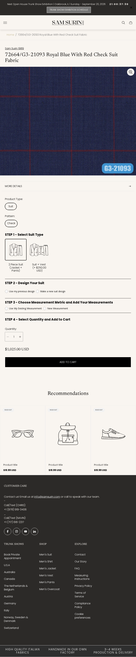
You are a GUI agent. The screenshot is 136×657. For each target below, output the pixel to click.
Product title (10, 465)
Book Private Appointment (12, 556)
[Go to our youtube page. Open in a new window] (25, 531)
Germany (10, 603)
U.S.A (7, 565)
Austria (8, 596)
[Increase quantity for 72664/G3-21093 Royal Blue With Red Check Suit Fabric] (20, 336)
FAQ (77, 568)
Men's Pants (47, 582)
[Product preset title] (22, 434)
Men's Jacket (47, 568)
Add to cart (68, 362)
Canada (9, 579)
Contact (80, 554)
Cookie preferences (82, 616)
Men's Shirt (46, 561)
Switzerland (11, 628)
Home (10, 35)
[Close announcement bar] (131, 7)
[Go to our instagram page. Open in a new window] (16, 531)
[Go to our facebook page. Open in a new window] (7, 531)
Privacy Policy (83, 586)
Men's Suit (45, 554)
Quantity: (11, 329)
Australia (9, 572)
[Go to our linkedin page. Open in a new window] (34, 531)
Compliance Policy (83, 605)
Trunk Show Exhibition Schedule (69, 9)
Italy (6, 610)
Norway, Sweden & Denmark (16, 619)
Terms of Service (80, 594)
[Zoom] (130, 72)
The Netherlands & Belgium (16, 587)
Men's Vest (46, 575)
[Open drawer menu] (5, 22)
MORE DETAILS (13, 186)
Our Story (81, 561)
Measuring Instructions (82, 577)
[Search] (123, 22)
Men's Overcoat (49, 589)
